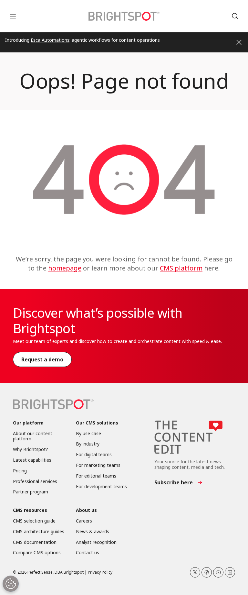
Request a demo (42, 359)
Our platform (28, 423)
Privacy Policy (100, 572)
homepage (64, 268)
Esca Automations (50, 40)
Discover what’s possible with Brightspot (97, 320)
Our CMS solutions (97, 423)
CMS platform (181, 268)
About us (86, 510)
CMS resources (30, 510)
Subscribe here (173, 482)
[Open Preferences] (11, 584)
